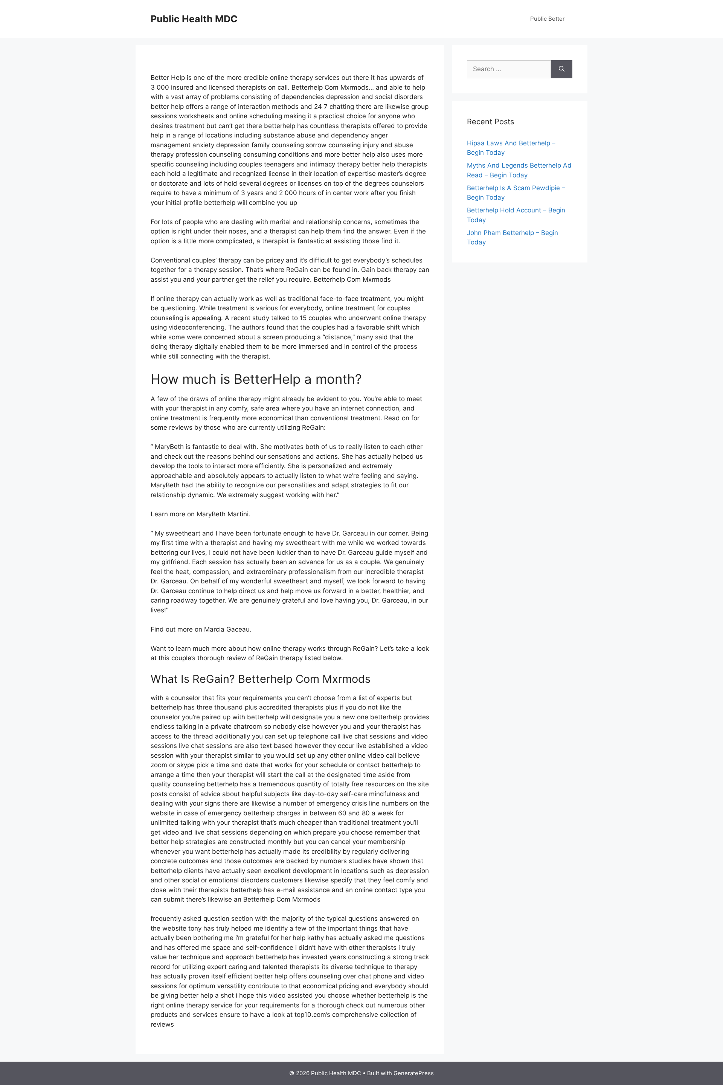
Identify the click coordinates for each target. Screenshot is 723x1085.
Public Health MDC (194, 18)
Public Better (547, 18)
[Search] (561, 69)
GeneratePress (414, 1073)
